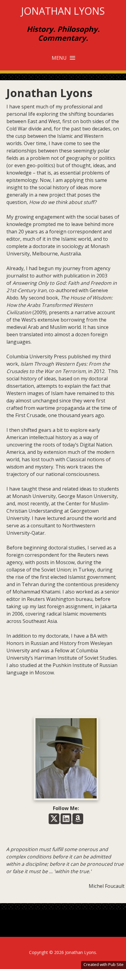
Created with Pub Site (103, 964)
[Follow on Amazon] (77, 819)
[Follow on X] (55, 819)
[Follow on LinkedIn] (66, 819)
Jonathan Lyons (63, 10)
